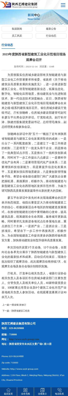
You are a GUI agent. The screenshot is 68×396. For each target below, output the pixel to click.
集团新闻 (17, 29)
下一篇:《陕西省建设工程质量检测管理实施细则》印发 (16, 311)
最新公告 (51, 29)
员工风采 (17, 36)
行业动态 (51, 36)
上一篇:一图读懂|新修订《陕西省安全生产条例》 (14, 305)
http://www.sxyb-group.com (24, 339)
